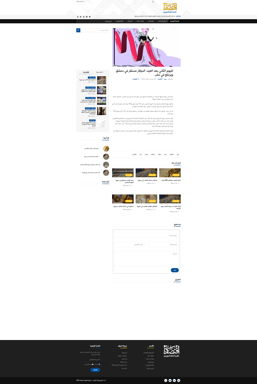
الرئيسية (124, 352)
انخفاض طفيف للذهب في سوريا (147, 206)
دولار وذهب (176, 175)
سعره (146, 154)
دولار (159, 154)
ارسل (175, 270)
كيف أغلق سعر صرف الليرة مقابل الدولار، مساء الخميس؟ (88, 101)
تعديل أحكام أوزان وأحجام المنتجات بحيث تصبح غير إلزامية (89, 124)
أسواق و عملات (90, 87)
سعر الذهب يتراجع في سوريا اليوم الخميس (125, 181)
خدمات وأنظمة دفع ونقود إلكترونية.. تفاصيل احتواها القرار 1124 (88, 112)
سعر (165, 154)
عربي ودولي (108, 21)
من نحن (124, 359)
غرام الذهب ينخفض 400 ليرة (165, 16)
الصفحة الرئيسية (174, 21)
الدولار (171, 154)
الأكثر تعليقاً (99, 72)
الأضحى (134, 154)
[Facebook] (86, 17)
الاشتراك (95, 370)
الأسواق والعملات (162, 21)
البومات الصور (122, 355)
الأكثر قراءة (86, 72)
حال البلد (92, 120)
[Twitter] (89, 17)
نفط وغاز (130, 21)
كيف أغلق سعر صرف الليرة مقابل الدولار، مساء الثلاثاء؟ (88, 91)
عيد (141, 154)
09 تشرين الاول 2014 (148, 79)
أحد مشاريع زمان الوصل (99, 380)
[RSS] (77, 17)
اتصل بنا (124, 368)
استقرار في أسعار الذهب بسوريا (124, 206)
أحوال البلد (151, 21)
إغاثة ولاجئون (119, 21)
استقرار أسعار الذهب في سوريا (147, 180)
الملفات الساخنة (90, 108)
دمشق (153, 154)
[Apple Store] (84, 17)
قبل (178, 154)
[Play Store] (80, 17)
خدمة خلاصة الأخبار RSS (119, 365)
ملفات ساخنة (140, 21)
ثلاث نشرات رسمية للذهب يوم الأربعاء (171, 207)
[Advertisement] (142, 88)
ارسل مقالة (123, 362)
